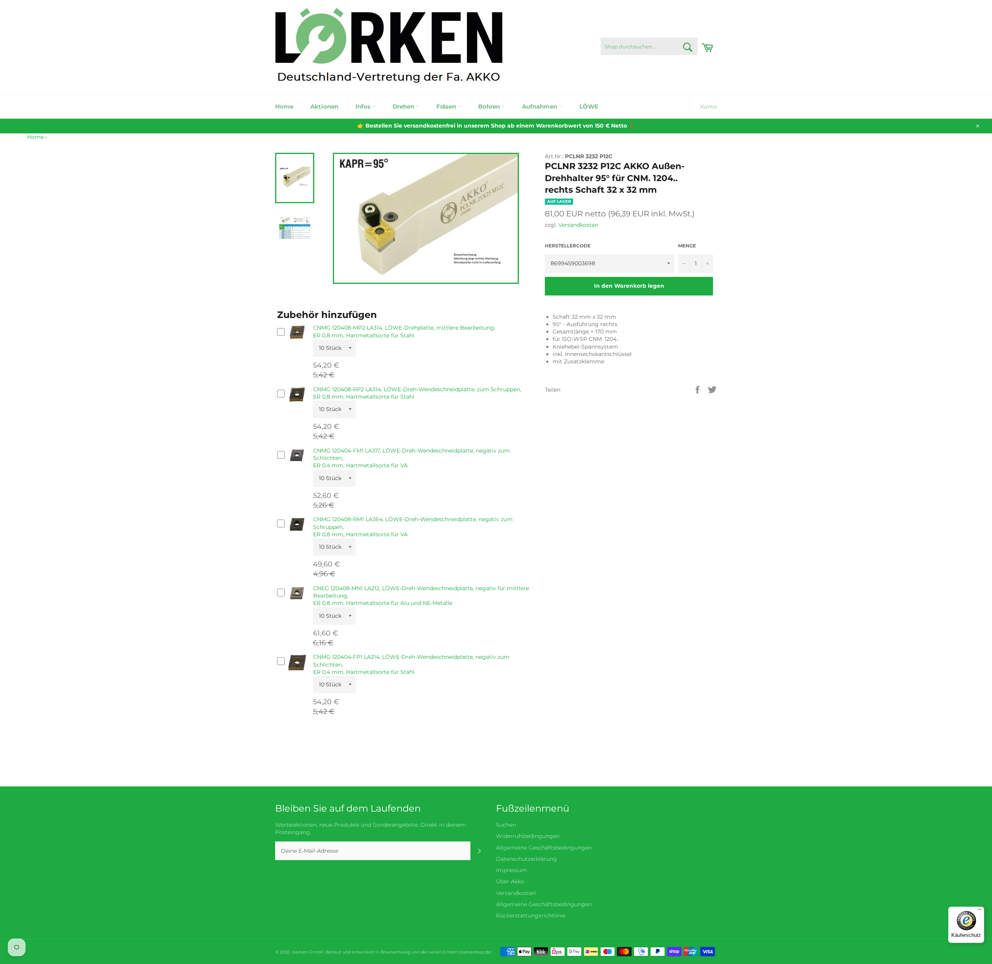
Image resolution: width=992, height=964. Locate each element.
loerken (300, 952)
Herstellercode (568, 246)
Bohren (489, 106)
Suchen (506, 824)
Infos (363, 106)
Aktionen (324, 106)
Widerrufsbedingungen (528, 836)
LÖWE (588, 106)
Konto (708, 106)
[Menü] (979, 911)
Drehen (404, 106)
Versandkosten (578, 224)
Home (284, 106)
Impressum (511, 870)
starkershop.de (475, 952)
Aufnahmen (540, 106)
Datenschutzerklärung (526, 858)
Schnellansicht (297, 343)
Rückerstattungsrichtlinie (530, 915)
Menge (687, 246)
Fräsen (447, 106)
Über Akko (510, 881)
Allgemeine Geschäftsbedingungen (544, 847)
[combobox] (649, 46)
